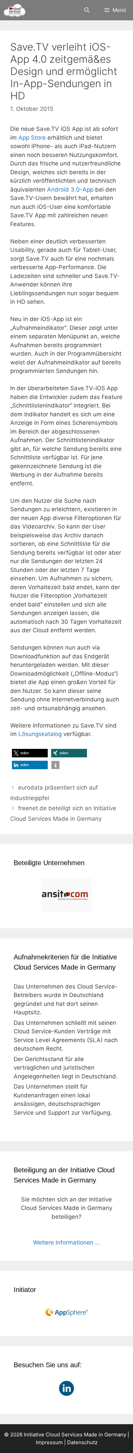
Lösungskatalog (40, 734)
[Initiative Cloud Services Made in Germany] (14, 10)
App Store (32, 137)
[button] (30, 753)
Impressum (49, 1442)
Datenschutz (82, 1442)
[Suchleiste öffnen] (86, 10)
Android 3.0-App (70, 189)
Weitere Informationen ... (66, 1242)
